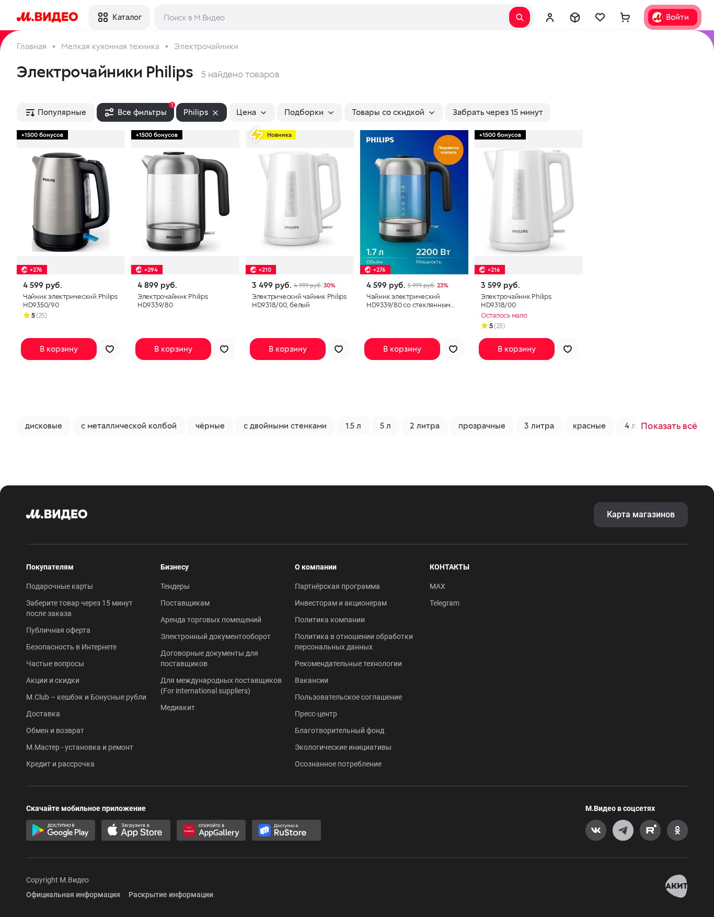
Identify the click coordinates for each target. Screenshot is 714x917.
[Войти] (549, 17)
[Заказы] (575, 17)
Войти (677, 17)
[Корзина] (625, 17)
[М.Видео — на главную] (47, 17)
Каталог (127, 17)
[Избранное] (600, 17)
